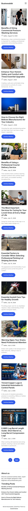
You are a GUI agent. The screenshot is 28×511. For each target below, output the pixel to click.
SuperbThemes (14, 508)
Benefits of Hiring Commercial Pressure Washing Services (11, 30)
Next (16, 460)
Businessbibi (7, 3)
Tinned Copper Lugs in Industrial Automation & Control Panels (12, 385)
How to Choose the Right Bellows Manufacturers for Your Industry (13, 119)
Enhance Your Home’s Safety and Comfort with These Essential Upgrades (13, 74)
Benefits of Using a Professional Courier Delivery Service (10, 164)
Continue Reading (8, 47)
